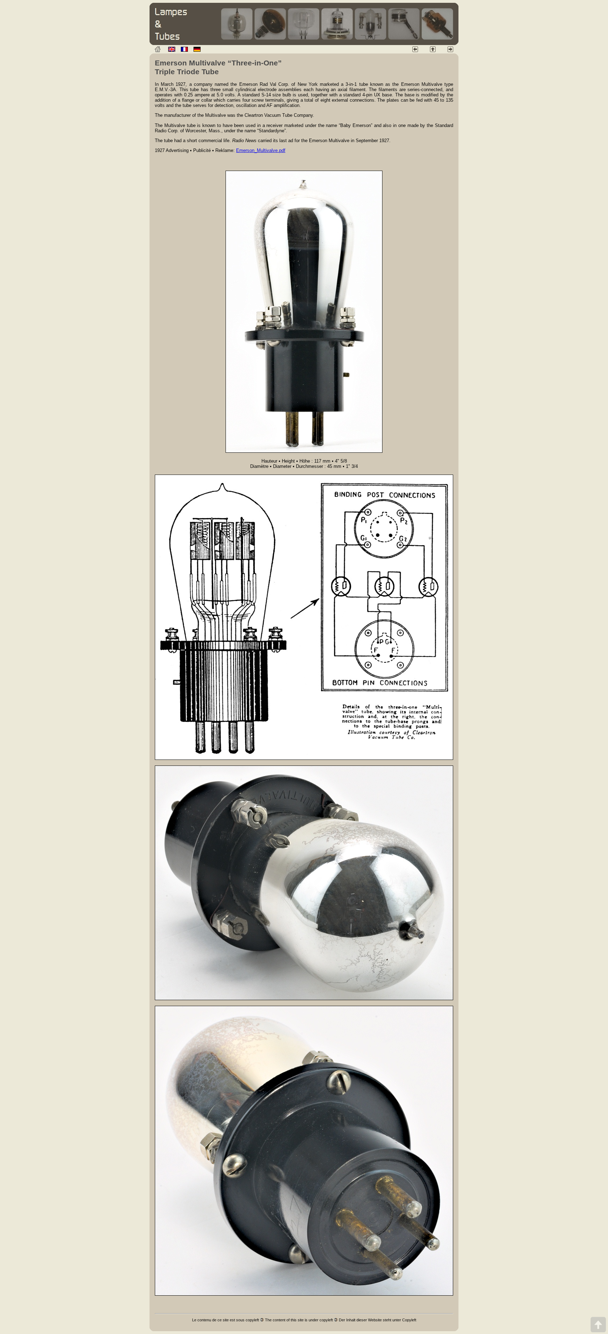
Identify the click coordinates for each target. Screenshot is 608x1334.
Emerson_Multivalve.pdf (260, 150)
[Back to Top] (598, 1324)
